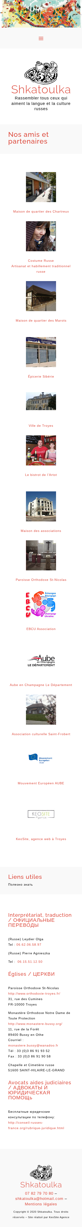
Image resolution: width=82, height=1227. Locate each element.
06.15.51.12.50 (30, 961)
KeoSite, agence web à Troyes (41, 839)
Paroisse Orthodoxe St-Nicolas (41, 580)
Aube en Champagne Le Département (41, 685)
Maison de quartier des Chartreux (41, 211)
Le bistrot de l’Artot (41, 475)
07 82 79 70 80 (39, 1193)
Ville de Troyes (41, 425)
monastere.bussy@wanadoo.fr (33, 1045)
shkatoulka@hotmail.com (39, 1199)
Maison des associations (41, 531)
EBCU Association (41, 629)
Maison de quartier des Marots (41, 320)
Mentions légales (41, 1204)
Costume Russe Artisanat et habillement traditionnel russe (41, 266)
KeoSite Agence (59, 1217)
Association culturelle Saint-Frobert (41, 734)
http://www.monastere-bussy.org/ (35, 1024)
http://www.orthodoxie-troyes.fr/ (34, 993)
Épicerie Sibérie (41, 376)
